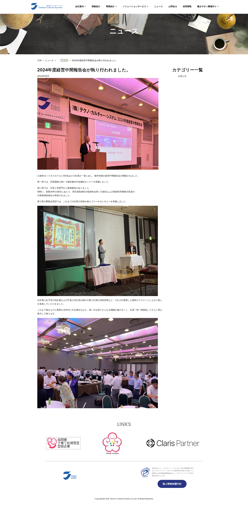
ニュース (158, 6)
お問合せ (172, 6)
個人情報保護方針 (172, 483)
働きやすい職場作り (207, 6)
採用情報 (187, 6)
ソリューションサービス (134, 6)
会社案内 (79, 6)
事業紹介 (110, 6)
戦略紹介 (96, 6)
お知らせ (182, 76)
